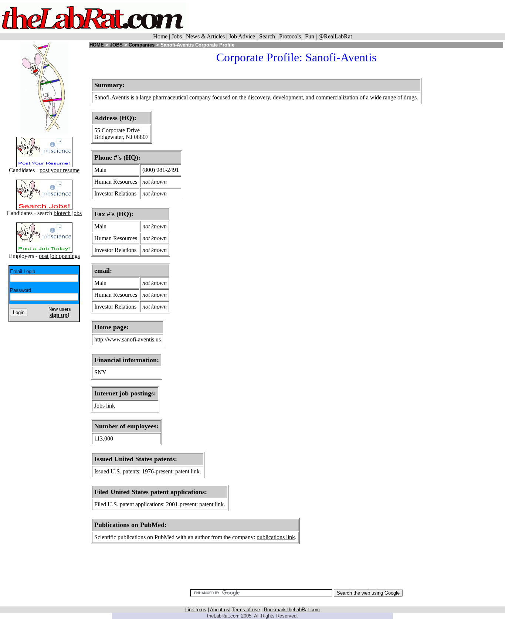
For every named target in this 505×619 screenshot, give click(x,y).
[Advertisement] (350, 16)
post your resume (59, 170)
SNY (100, 372)
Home (160, 36)
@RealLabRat (335, 36)
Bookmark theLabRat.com (292, 609)
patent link (187, 471)
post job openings (59, 256)
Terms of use (246, 609)
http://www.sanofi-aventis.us (127, 339)
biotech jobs (68, 213)
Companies (142, 45)
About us (219, 609)
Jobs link (104, 405)
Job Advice (242, 36)
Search (267, 36)
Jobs (177, 36)
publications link (276, 537)
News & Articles (205, 36)
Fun (309, 36)
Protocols (290, 36)
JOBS (116, 45)
